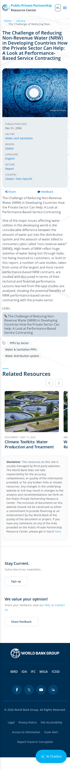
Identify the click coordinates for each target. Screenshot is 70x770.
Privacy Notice (27, 722)
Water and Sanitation (19, 138)
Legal (11, 722)
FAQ (47, 605)
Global (9, 148)
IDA (24, 671)
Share (12, 191)
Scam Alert (51, 732)
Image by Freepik (58, 110)
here (58, 531)
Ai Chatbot (54, 756)
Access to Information (26, 732)
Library (20, 21)
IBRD (14, 671)
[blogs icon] (53, 690)
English (10, 158)
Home (7, 21)
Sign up (16, 581)
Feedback (47, 191)
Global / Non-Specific (18, 179)
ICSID (56, 671)
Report (9, 168)
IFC (33, 671)
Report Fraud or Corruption (35, 742)
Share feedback (21, 621)
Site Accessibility (51, 722)
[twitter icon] (29, 690)
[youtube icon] (41, 690)
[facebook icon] (17, 690)
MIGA (43, 671)
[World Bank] (35, 653)
